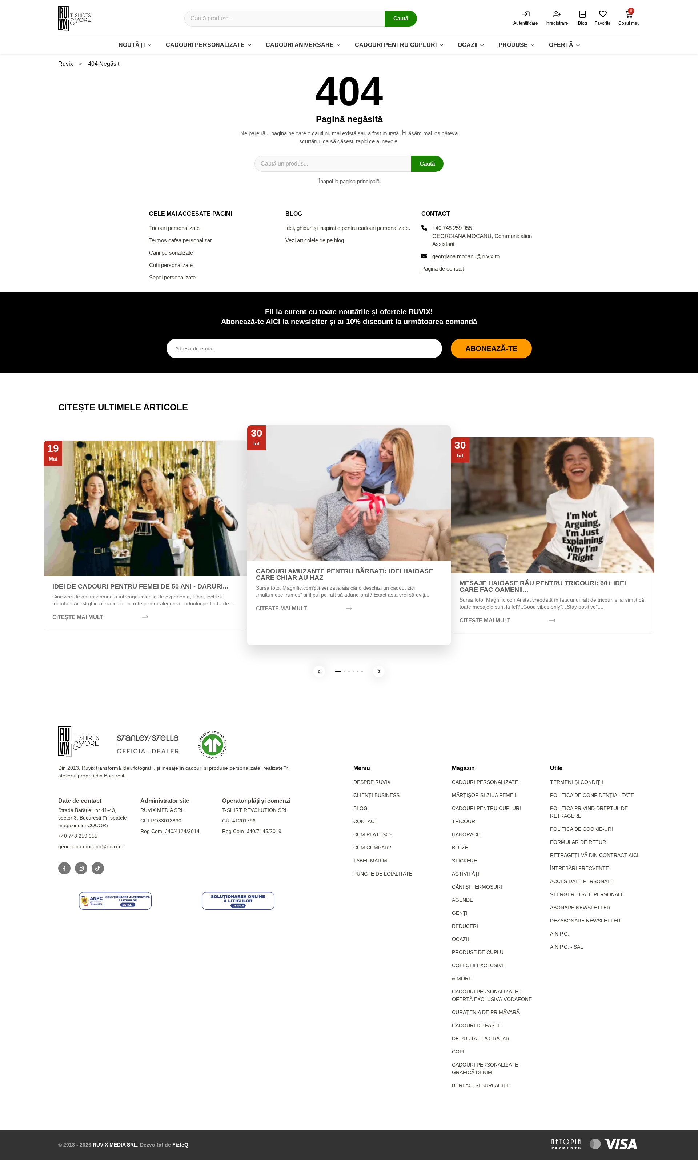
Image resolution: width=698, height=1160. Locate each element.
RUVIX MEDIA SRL (115, 1145)
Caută (400, 18)
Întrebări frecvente (579, 868)
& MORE (462, 978)
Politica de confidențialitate (592, 795)
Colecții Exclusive (478, 965)
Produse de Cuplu (478, 952)
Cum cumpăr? (372, 847)
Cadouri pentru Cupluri (486, 808)
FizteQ (180, 1145)
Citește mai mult (77, 617)
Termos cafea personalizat (180, 240)
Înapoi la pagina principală (349, 181)
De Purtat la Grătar (480, 1038)
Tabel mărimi (371, 861)
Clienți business (376, 795)
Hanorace (466, 834)
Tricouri (464, 821)
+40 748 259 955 (452, 228)
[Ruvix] (74, 18)
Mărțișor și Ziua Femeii (484, 795)
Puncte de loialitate (382, 874)
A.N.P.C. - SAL (566, 947)
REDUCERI (465, 926)
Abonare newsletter (580, 907)
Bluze (460, 847)
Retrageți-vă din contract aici (594, 855)
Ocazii (467, 45)
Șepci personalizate (172, 277)
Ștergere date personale (587, 894)
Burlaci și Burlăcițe (481, 1085)
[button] (319, 671)
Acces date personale (582, 881)
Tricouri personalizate (174, 228)
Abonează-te (491, 348)
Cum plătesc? (372, 834)
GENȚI (460, 913)
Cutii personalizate (171, 265)
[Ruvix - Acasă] (78, 741)
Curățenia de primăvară (486, 1012)
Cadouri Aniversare (300, 45)
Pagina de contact (442, 269)
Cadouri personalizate (205, 45)
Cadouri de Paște (476, 1025)
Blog (360, 808)
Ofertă (561, 45)
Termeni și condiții (576, 782)
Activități (466, 874)
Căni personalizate (171, 253)
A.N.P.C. (559, 934)
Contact (365, 821)
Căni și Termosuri (477, 887)
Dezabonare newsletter (585, 921)
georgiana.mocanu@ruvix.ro (466, 256)
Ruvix (65, 64)
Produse (513, 45)
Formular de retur (578, 842)
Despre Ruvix (371, 782)
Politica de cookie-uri (581, 829)
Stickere (464, 861)
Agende (462, 900)
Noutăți (132, 45)
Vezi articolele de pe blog (314, 240)
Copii (459, 1052)
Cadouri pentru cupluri (396, 45)
